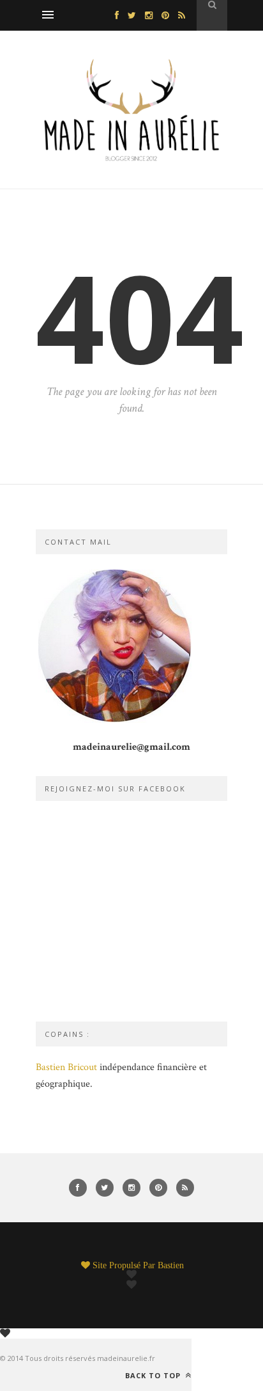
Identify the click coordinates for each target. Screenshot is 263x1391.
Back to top (154, 1375)
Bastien (171, 1265)
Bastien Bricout (66, 1067)
